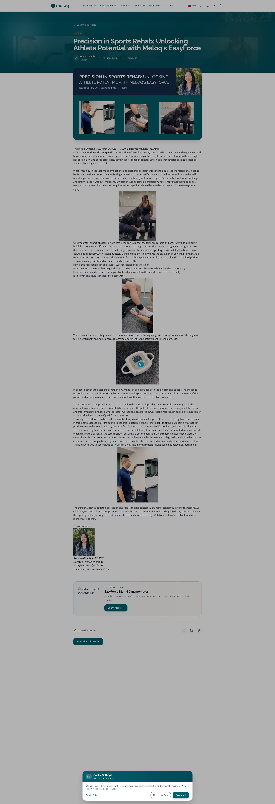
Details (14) (91, 795)
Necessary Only (160, 795)
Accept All (181, 795)
